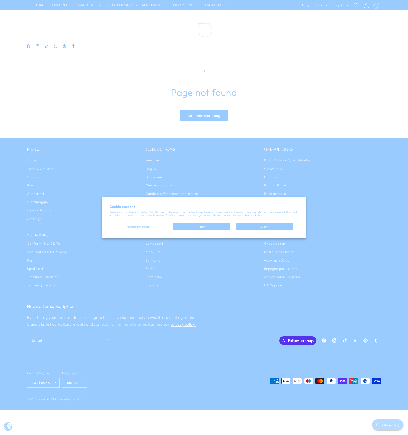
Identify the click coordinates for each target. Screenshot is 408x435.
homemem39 (46, 399)
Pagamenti (273, 177)
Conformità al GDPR (43, 243)
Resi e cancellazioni (279, 252)
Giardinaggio (37, 202)
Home (31, 160)
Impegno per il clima (280, 268)
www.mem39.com (278, 260)
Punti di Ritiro (275, 185)
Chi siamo (34, 177)
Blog (30, 185)
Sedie (150, 268)
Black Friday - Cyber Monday (287, 160)
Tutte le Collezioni (41, 169)
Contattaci (35, 193)
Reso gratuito (275, 193)
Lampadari (154, 243)
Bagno (151, 169)
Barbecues (154, 177)
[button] (61, 5)
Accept (202, 226)
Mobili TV (153, 252)
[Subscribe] (106, 340)
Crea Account (275, 243)
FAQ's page (273, 285)
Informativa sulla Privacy (47, 252)
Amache (152, 160)
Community (273, 169)
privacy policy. (183, 324)
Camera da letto (159, 185)
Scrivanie (153, 260)
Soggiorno (154, 277)
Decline (264, 226)
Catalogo (34, 219)
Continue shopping (204, 115)
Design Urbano (39, 210)
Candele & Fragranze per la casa (172, 193)
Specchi (152, 285)
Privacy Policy (253, 215)
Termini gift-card (41, 285)
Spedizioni (35, 268)
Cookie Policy (38, 235)
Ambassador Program (282, 277)
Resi (30, 260)
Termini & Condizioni (43, 277)
